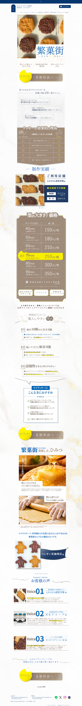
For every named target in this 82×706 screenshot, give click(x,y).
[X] (60, 697)
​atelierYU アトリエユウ (23, 7)
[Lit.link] (69, 697)
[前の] (14, 190)
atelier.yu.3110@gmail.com (21, 697)
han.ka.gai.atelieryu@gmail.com (43, 697)
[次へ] (68, 190)
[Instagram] (65, 697)
